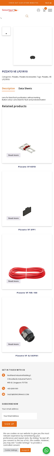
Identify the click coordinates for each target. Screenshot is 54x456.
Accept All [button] (25, 450)
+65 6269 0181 (12, 388)
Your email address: (10, 409)
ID (51, 3)
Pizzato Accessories (27, 77)
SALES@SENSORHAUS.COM (18, 394)
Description (8, 88)
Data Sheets (25, 88)
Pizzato (15, 77)
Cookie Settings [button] (11, 450)
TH (46, 3)
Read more (13, 155)
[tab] (9, 88)
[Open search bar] (27, 16)
